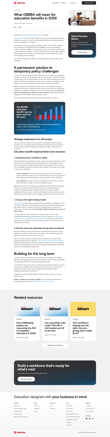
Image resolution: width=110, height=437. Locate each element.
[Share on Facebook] (14, 27)
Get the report (82, 52)
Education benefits (19, 38)
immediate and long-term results (43, 281)
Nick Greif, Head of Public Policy (32, 35)
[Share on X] (17, 27)
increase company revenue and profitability (49, 240)
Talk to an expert (26, 379)
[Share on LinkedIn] (20, 27)
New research (18, 203)
